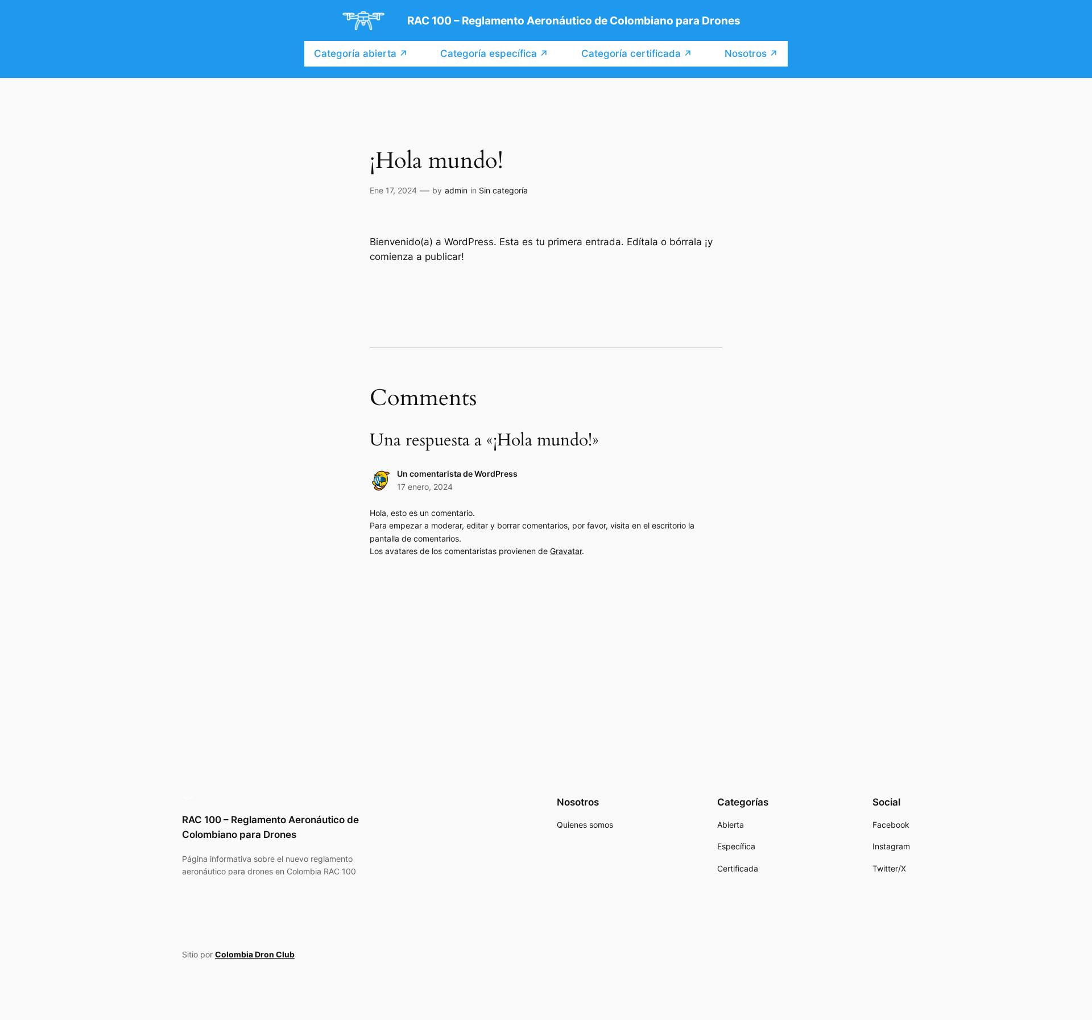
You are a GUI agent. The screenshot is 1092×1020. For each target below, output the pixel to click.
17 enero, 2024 (425, 487)
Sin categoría (503, 190)
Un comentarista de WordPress (457, 473)
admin (456, 190)
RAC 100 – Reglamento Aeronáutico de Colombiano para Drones (574, 20)
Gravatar (566, 551)
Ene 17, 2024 (393, 190)
